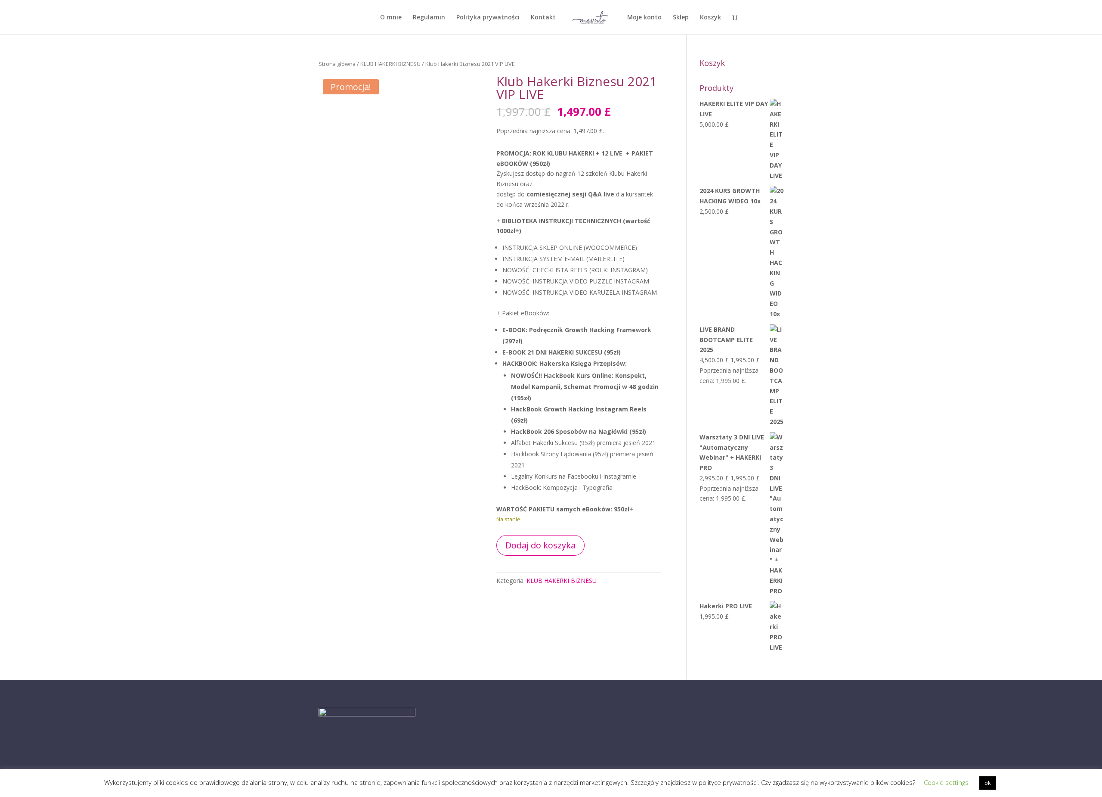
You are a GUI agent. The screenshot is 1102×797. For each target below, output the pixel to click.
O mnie (391, 17)
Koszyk (710, 17)
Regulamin (429, 17)
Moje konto (644, 17)
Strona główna (337, 64)
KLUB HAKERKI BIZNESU (390, 64)
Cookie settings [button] (946, 782)
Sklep (681, 17)
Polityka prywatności (488, 17)
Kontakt (543, 17)
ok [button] (987, 783)
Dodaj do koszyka (540, 545)
